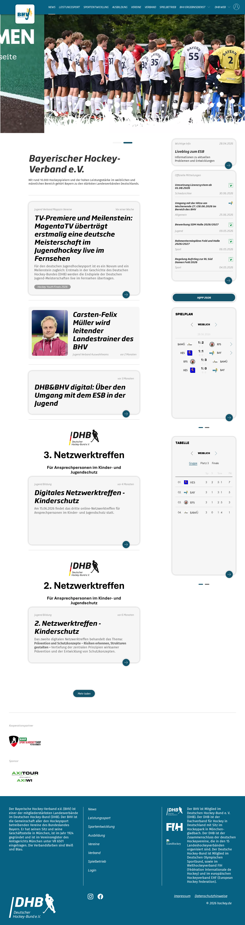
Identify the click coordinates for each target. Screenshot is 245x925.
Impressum (182, 895)
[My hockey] (236, 7)
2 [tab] (125, 144)
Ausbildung (119, 7)
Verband (150, 7)
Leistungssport (69, 7)
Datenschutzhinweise (211, 895)
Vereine (136, 7)
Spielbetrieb (167, 7)
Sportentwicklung (96, 7)
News (51, 7)
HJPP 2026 (204, 297)
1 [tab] (114, 144)
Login (92, 870)
